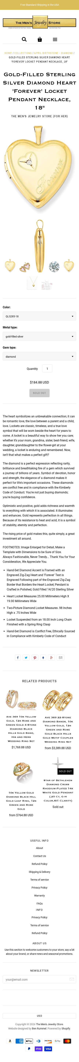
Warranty (39, 895)
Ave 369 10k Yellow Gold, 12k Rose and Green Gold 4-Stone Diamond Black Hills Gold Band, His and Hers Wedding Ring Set (21, 729)
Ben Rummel (39, 1028)
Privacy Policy (39, 887)
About (39, 848)
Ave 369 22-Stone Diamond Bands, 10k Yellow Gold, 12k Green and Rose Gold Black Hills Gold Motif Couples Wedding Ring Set (58, 729)
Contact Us (39, 856)
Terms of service (39, 879)
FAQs (40, 903)
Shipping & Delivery (39, 871)
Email (60, 658)
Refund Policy (39, 863)
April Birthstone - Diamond (53, 53)
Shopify (66, 1028)
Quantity (32, 369)
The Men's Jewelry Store (49, 1024)
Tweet (26, 658)
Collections (23, 53)
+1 (51, 658)
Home (8, 53)
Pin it (34, 658)
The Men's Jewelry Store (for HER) (39, 116)
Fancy (43, 658)
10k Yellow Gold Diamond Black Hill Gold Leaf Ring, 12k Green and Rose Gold (21, 801)
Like (18, 658)
